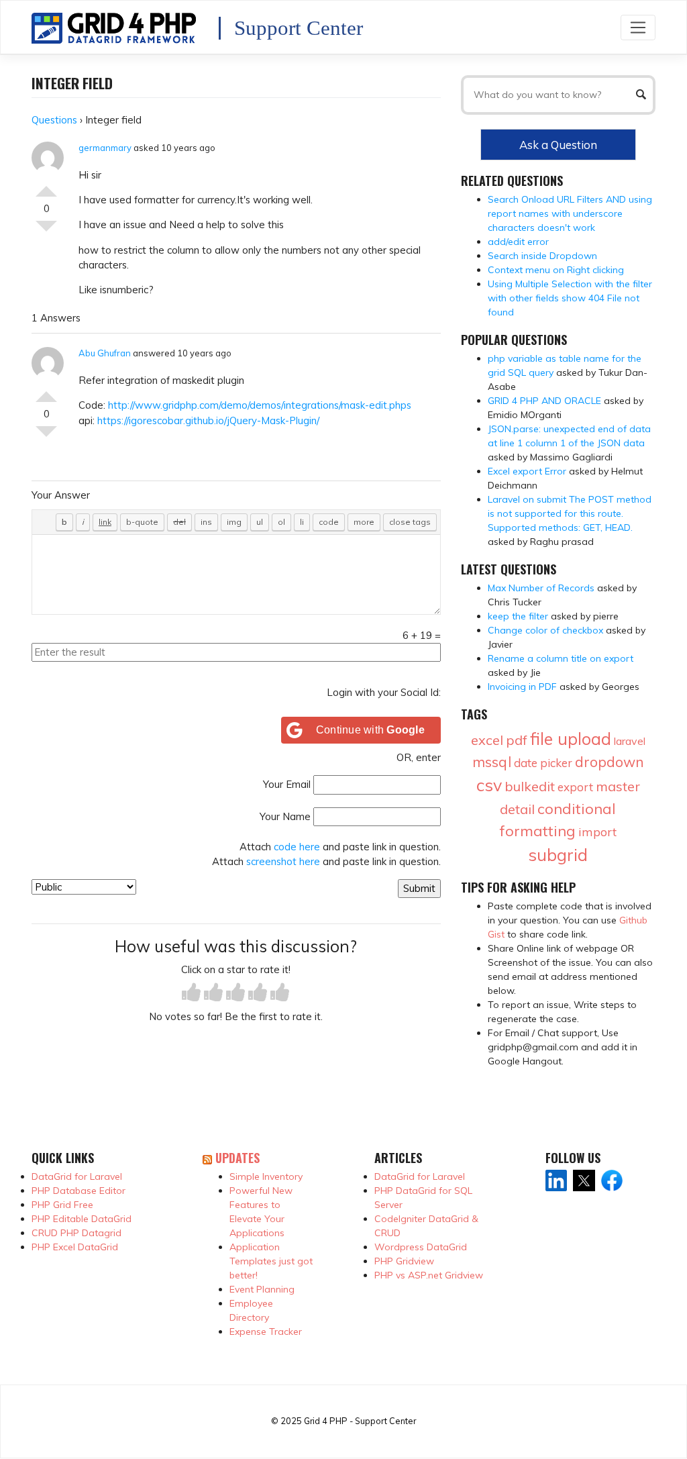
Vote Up (46, 186)
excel (487, 740)
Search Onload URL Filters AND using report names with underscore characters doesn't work (570, 213)
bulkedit (530, 786)
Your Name (285, 816)
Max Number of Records (541, 588)
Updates (237, 1157)
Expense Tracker (265, 1331)
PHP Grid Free (62, 1205)
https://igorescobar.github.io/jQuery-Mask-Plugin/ (208, 420)
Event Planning (262, 1289)
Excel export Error (527, 471)
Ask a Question (558, 145)
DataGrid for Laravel (77, 1176)
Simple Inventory (266, 1176)
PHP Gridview (404, 1261)
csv (489, 784)
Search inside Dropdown (542, 256)
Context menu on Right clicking (556, 270)
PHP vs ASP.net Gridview (428, 1275)
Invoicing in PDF (522, 687)
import (597, 832)
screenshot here (283, 861)
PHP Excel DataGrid (75, 1247)
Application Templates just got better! (271, 1261)
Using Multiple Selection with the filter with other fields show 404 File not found (570, 298)
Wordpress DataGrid (420, 1247)
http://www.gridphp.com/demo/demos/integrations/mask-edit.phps (259, 405)
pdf (516, 740)
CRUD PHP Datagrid (76, 1233)
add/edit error (518, 242)
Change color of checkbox (545, 630)
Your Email (287, 784)
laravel (629, 741)
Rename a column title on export (560, 658)
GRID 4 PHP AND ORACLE (544, 401)
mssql (491, 761)
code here (297, 846)
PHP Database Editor (78, 1191)
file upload (570, 738)
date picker (543, 763)
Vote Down (46, 231)
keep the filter (518, 616)
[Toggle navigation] (638, 27)
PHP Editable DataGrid (81, 1219)
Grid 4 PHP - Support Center (360, 1420)
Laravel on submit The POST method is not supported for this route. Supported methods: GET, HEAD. (569, 513)
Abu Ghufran (104, 353)
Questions (54, 119)
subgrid (558, 854)
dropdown (609, 761)
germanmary (104, 147)
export (575, 787)
